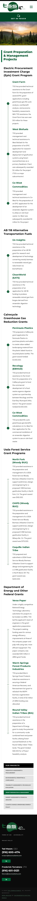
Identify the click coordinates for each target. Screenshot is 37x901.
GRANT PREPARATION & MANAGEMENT (17, 792)
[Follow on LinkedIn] (6, 861)
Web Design (6, 895)
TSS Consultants (14, 890)
